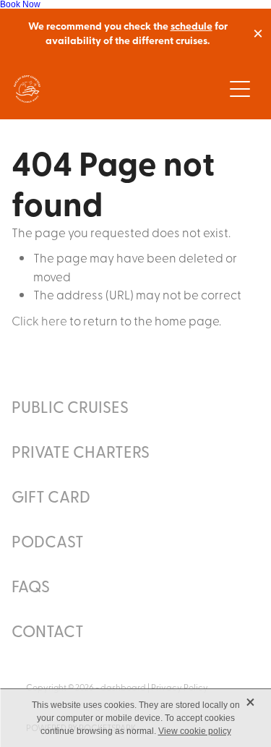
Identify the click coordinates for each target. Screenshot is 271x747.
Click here (39, 320)
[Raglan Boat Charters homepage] (118, 89)
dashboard (123, 687)
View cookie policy (194, 731)
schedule (191, 25)
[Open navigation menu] (240, 89)
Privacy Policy (179, 687)
